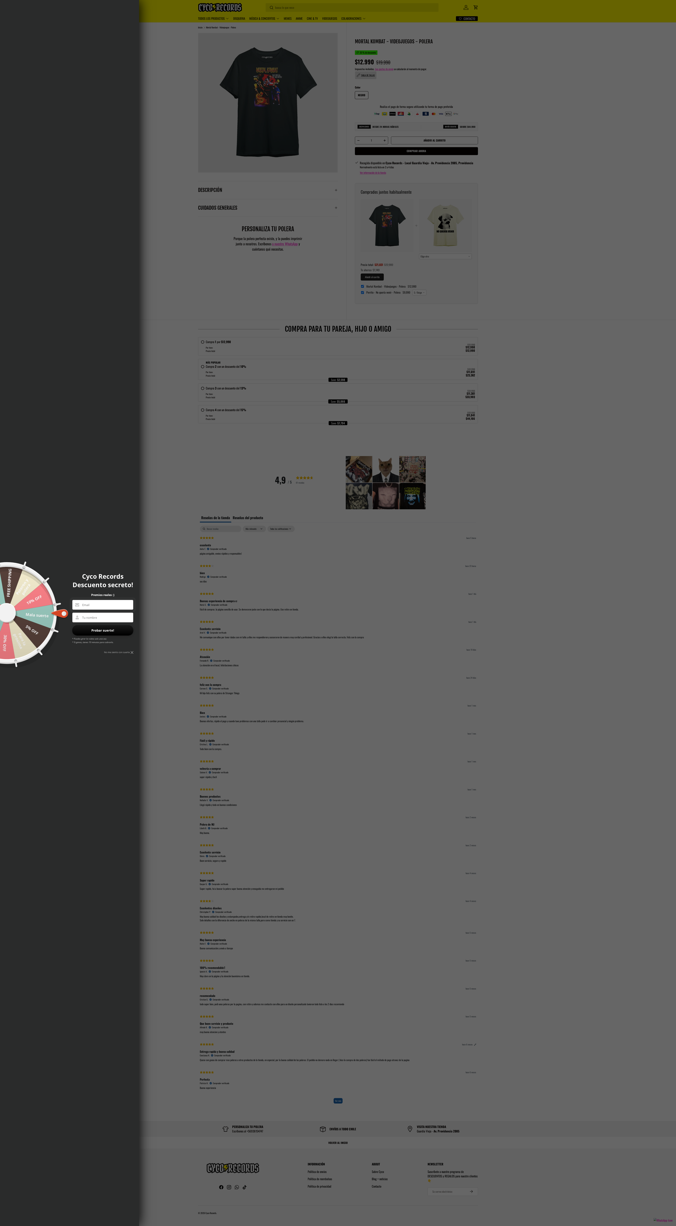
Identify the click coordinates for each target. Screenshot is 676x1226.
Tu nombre (89, 617)
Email (85, 605)
